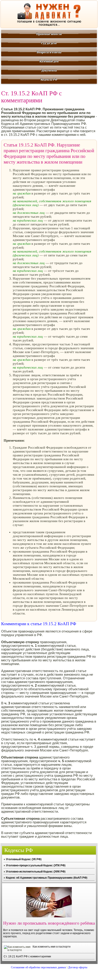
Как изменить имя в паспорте (52, 946)
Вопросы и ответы (49, 52)
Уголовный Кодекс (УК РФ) (23, 859)
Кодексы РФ (49, 79)
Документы (49, 70)
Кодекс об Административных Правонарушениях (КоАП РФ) (46, 877)
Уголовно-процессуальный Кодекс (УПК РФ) (35, 865)
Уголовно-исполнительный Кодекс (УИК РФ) (35, 871)
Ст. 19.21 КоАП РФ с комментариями (27, 956)
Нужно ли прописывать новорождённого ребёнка (49, 923)
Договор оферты (77, 967)
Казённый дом (49, 61)
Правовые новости (49, 34)
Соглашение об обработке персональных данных (38, 967)
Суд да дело (49, 43)
